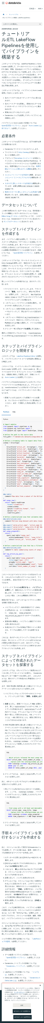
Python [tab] (6, 412)
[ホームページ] (4, 14)
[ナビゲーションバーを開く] (3, 3)
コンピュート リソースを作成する (17, 175)
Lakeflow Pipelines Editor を (27, 356)
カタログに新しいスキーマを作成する (19, 183)
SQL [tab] (14, 412)
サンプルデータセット (12, 221)
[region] (22, 1002)
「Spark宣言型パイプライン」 (23, 253)
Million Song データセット (11, 216)
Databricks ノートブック (16, 966)
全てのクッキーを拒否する (22, 1011)
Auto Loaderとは (11, 377)
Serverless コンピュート (24, 158)
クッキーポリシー (19, 992)
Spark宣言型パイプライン (11, 125)
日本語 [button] (31, 9)
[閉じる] (40, 985)
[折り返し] (36, 424)
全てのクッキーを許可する (22, 1017)
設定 (22, 1005)
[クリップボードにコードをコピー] (40, 424)
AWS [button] (39, 9)
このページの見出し (10, 24)
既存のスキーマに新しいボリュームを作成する (22, 192)
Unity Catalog (23, 152)
